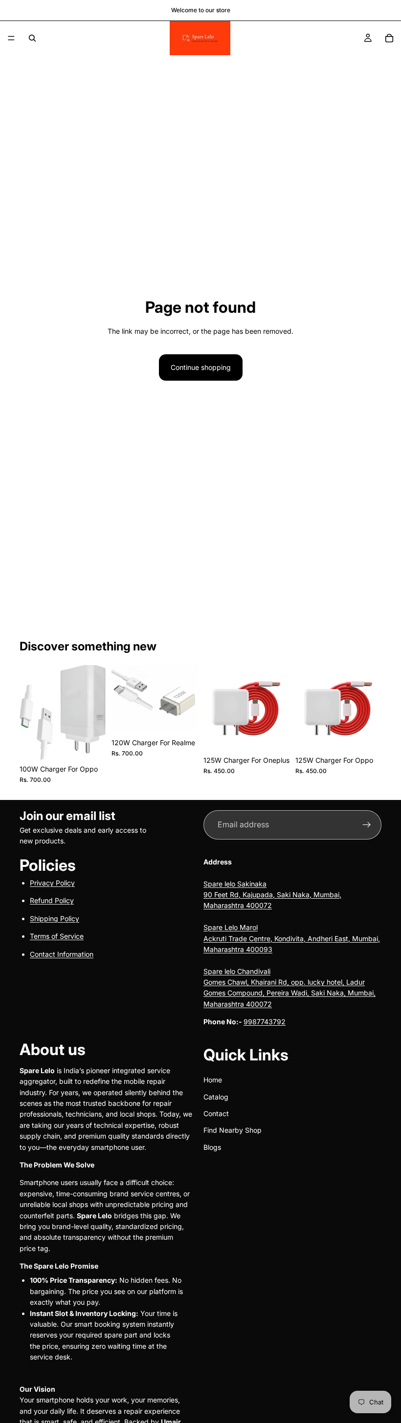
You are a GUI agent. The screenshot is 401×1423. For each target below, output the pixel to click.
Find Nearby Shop (232, 1130)
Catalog (215, 1097)
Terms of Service (57, 936)
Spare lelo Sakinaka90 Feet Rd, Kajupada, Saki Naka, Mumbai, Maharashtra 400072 (272, 895)
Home (212, 1080)
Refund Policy (52, 901)
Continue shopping (201, 367)
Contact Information (61, 954)
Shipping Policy (54, 918)
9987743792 (265, 1022)
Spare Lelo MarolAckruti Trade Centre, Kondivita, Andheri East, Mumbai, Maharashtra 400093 (291, 939)
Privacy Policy (52, 883)
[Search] (32, 38)
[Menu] (11, 38)
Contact (216, 1113)
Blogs (212, 1147)
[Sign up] (366, 825)
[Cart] (389, 38)
